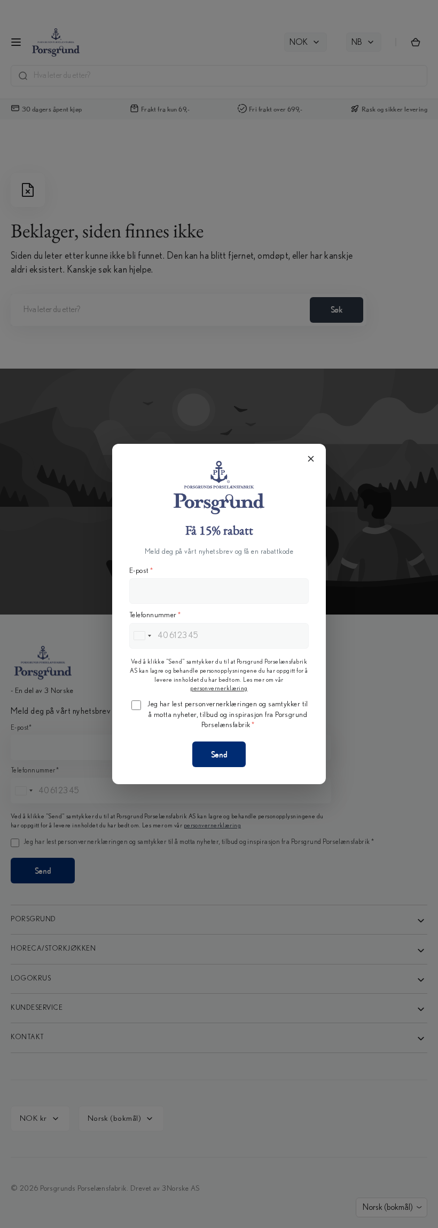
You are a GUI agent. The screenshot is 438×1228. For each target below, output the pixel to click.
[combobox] (142, 636)
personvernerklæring (219, 688)
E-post (141, 571)
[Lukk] (310, 458)
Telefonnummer (155, 615)
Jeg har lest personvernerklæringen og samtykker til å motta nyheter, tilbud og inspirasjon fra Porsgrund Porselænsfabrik (227, 714)
